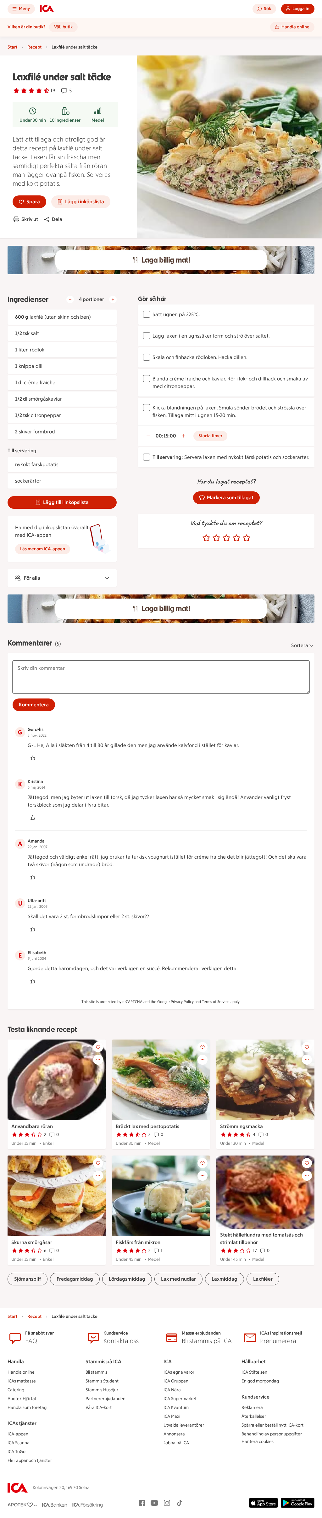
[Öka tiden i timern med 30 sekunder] (183, 436)
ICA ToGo (16, 1451)
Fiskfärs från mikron (138, 1242)
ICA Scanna (19, 1443)
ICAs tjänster (22, 1423)
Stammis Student (102, 1381)
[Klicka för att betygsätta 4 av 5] (236, 538)
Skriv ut (29, 219)
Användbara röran (32, 1126)
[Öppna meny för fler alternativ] (98, 1060)
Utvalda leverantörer (184, 1425)
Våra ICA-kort (99, 1407)
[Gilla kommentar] (33, 758)
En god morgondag (260, 1381)
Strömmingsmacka (241, 1126)
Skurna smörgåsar (31, 1242)
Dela (57, 219)
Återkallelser (254, 1416)
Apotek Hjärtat (22, 1398)
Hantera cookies (258, 1441)
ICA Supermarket (180, 1398)
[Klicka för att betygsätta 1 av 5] (206, 538)
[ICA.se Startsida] (47, 9)
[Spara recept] (98, 1047)
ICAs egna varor (179, 1372)
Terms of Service (216, 1001)
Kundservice (255, 1397)
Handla (16, 1361)
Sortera (299, 645)
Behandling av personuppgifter (272, 1434)
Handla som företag (27, 1407)
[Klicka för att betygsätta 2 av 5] (216, 538)
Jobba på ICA (176, 1443)
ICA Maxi (172, 1416)
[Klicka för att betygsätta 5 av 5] (247, 538)
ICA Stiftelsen (254, 1372)
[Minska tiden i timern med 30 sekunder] (148, 436)
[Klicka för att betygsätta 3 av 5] (226, 538)
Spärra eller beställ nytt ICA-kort (272, 1425)
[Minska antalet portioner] (70, 299)
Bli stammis (96, 1372)
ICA (168, 1361)
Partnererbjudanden (105, 1398)
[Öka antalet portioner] (113, 299)
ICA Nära (172, 1390)
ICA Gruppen (176, 1381)
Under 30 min (32, 120)
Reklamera (252, 1407)
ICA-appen (18, 1434)
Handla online (21, 1372)
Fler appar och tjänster (30, 1460)
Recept (34, 47)
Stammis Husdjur (102, 1390)
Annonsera (174, 1434)
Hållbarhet (254, 1361)
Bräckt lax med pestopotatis (147, 1126)
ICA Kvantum (176, 1407)
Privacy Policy (182, 1001)
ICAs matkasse (22, 1381)
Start (12, 47)
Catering (16, 1390)
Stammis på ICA (103, 1361)
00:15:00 (166, 436)
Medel (98, 120)
